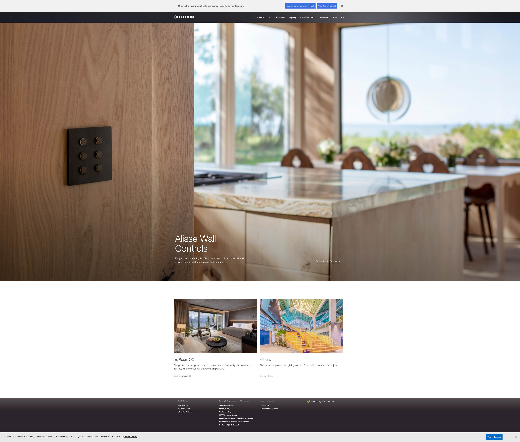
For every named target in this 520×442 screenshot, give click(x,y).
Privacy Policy (224, 409)
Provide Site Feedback (269, 409)
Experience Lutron (307, 18)
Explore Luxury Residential (328, 261)
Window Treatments (277, 18)
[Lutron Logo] (185, 17)
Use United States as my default (300, 6)
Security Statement (226, 405)
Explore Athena (266, 376)
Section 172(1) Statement (229, 425)
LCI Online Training (185, 412)
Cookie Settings (494, 437)
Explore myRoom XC (182, 376)
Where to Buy (338, 18)
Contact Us (265, 405)
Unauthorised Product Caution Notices (234, 422)
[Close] (342, 6)
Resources (324, 18)
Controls (260, 18)
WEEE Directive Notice (228, 415)
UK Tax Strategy (225, 412)
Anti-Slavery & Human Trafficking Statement (236, 418)
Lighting (292, 18)
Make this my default (327, 6)
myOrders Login (184, 409)
